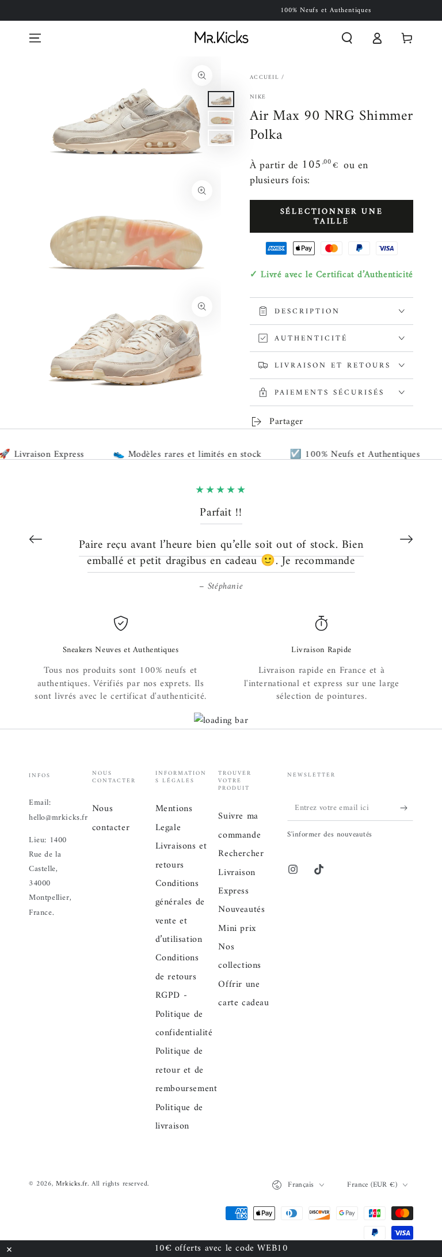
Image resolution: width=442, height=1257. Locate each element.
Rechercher (241, 854)
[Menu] (35, 38)
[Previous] (35, 539)
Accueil (264, 77)
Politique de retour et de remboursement (186, 1070)
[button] (347, 38)
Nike (258, 97)
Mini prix (237, 929)
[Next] (406, 539)
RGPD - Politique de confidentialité (184, 1014)
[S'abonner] (406, 807)
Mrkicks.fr (71, 1184)
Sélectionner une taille (331, 217)
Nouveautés (241, 910)
